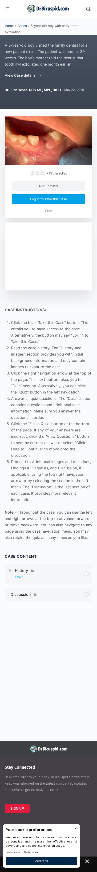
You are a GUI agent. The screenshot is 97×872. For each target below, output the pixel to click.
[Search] (88, 9)
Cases (22, 26)
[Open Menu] (7, 8)
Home (9, 26)
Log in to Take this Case (48, 199)
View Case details (20, 75)
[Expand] (10, 570)
